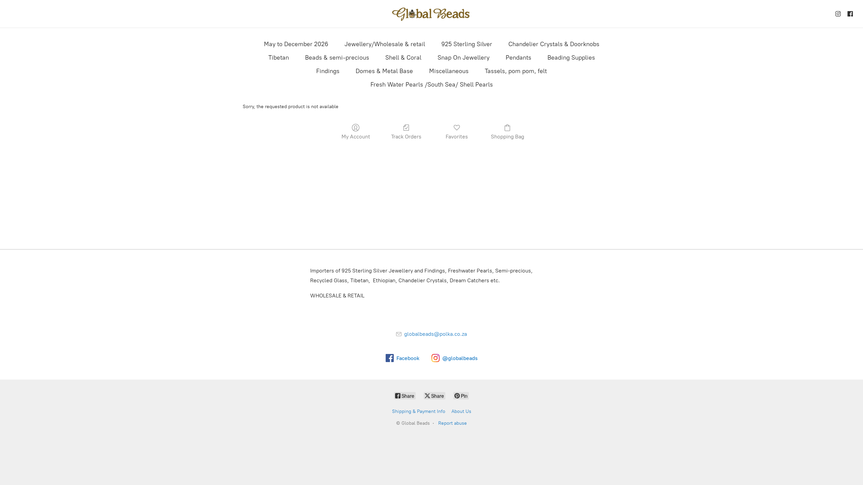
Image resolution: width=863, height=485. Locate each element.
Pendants (518, 57)
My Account (355, 136)
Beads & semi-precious (337, 57)
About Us (461, 411)
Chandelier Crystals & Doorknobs (553, 44)
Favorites (457, 136)
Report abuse (452, 423)
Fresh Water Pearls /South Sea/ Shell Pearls (431, 84)
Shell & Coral (403, 57)
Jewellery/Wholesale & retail (385, 44)
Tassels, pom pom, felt (516, 71)
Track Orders (406, 136)
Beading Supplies (571, 57)
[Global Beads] (431, 13)
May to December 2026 (296, 44)
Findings (327, 71)
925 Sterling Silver (466, 44)
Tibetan (278, 57)
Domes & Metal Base (384, 71)
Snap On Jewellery (463, 57)
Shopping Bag (507, 136)
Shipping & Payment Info (418, 411)
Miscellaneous (449, 71)
